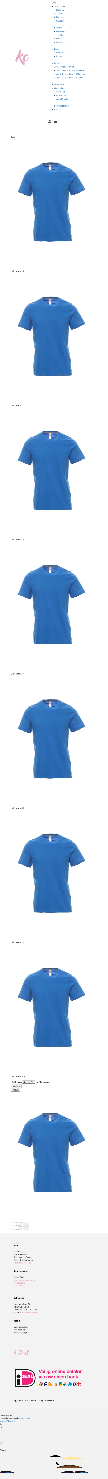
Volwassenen (60, 6)
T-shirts (59, 13)
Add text (16, 1086)
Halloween (61, 10)
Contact (57, 109)
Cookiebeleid (19, 1285)
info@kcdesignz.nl (29, 1312)
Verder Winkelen (7, 1421)
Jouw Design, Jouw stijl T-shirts (70, 77)
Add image (16, 1082)
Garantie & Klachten (22, 1262)
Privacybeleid (19, 1282)
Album (15, 1089)
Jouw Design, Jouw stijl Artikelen (70, 70)
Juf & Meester (62, 98)
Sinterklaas (59, 63)
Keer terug (26, 1418)
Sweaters (60, 20)
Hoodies (60, 17)
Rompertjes (61, 52)
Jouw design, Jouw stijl (64, 66)
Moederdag (61, 95)
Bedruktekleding (61, 105)
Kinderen (58, 27)
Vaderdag (60, 91)
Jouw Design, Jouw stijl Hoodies (70, 74)
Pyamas (59, 56)
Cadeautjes (59, 88)
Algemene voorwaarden (24, 1280)
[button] (1, 1423)
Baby (56, 49)
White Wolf (59, 84)
